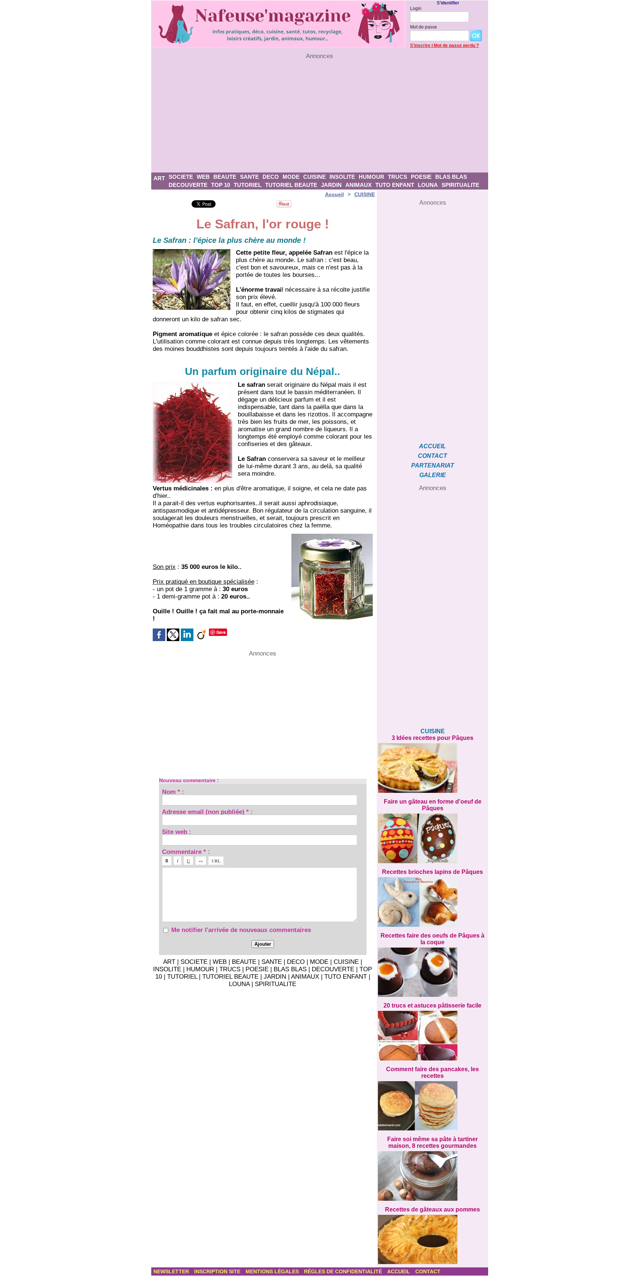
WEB (203, 177)
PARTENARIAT (432, 465)
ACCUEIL (432, 446)
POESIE (421, 177)
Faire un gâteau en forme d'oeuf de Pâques (432, 804)
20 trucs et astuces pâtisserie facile (432, 1005)
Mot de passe (423, 27)
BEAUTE (224, 177)
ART (159, 178)
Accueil (334, 194)
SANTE (249, 177)
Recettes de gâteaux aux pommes (432, 1209)
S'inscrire (420, 45)
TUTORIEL (247, 185)
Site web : (176, 831)
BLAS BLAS (451, 177)
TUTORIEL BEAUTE (291, 185)
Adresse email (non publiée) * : (207, 811)
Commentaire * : (186, 851)
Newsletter (171, 1271)
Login (416, 8)
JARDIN (331, 185)
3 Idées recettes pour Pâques (432, 738)
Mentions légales (273, 1271)
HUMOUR (371, 177)
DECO (271, 177)
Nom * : (173, 791)
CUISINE (314, 177)
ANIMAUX (358, 185)
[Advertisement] (319, 116)
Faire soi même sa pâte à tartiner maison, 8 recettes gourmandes (432, 1142)
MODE (291, 177)
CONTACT (432, 456)
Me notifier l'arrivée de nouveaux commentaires (241, 930)
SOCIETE (181, 177)
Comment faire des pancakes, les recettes (432, 1072)
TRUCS (397, 177)
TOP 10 (220, 185)
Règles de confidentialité (343, 1271)
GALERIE (432, 475)
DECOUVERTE (188, 185)
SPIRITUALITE (460, 185)
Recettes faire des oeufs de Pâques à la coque (432, 938)
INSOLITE (342, 177)
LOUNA (428, 185)
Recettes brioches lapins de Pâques (432, 872)
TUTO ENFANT (394, 185)
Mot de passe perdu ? (456, 45)
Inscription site (218, 1271)
